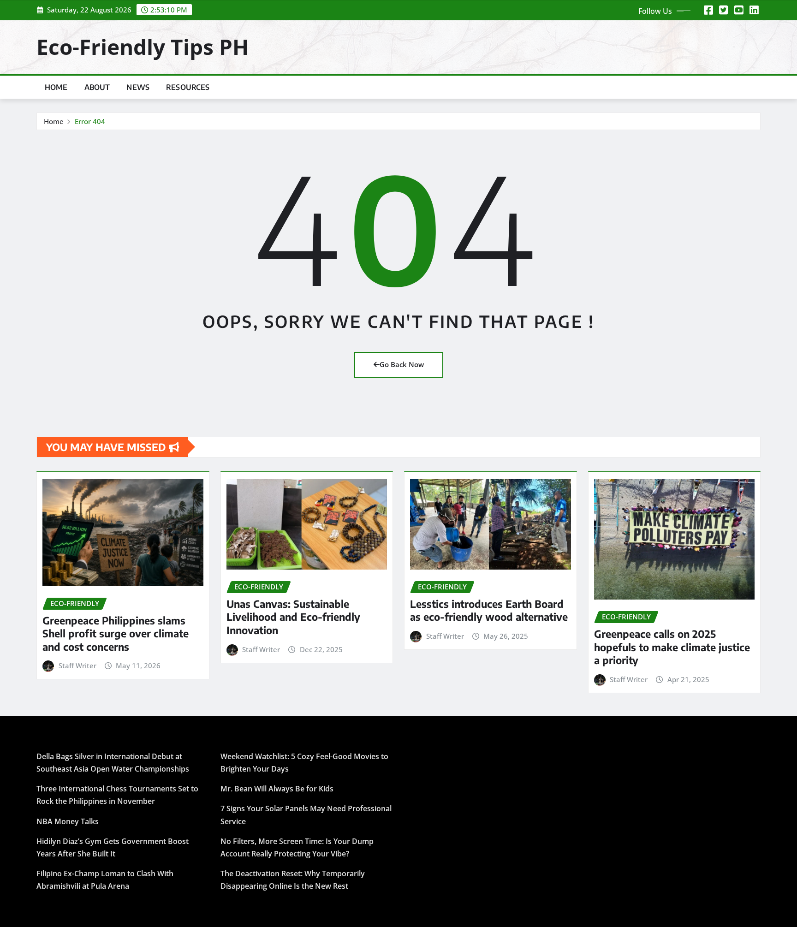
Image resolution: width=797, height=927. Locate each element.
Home (56, 87)
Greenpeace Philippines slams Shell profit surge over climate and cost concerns (115, 633)
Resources (187, 87)
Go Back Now (402, 364)
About (97, 87)
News (137, 87)
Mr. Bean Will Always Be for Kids (276, 789)
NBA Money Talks (67, 821)
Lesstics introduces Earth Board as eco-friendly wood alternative (489, 610)
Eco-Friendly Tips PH (142, 46)
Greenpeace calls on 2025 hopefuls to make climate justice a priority (672, 646)
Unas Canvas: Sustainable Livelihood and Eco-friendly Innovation (293, 616)
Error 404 (90, 121)
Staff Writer (77, 665)
